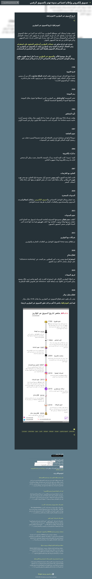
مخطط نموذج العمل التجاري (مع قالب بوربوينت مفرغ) (52, 545)
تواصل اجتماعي (31, 431)
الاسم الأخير (58, 465)
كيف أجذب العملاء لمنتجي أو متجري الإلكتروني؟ (53, 491)
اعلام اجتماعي (71, 431)
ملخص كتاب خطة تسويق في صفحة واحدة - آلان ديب (52, 504)
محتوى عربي (24, 431)
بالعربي (40, 431)
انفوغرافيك (46, 431)
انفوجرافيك (65, 303)
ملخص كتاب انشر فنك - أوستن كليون (55, 518)
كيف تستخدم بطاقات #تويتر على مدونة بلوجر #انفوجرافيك (51, 477)
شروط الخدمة (43, 468)
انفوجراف (56, 431)
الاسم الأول (58, 463)
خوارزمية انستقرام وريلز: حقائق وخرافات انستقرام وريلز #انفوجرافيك (48, 558)
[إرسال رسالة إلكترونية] (74, 429)
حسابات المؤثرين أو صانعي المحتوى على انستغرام (35, 44)
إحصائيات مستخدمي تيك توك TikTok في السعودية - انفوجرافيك (50, 531)
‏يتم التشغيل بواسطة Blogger (45, 574)
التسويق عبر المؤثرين (46, 56)
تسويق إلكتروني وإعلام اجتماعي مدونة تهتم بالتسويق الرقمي (59, 2)
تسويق (36, 431)
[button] (74, 21)
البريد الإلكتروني (59, 461)
